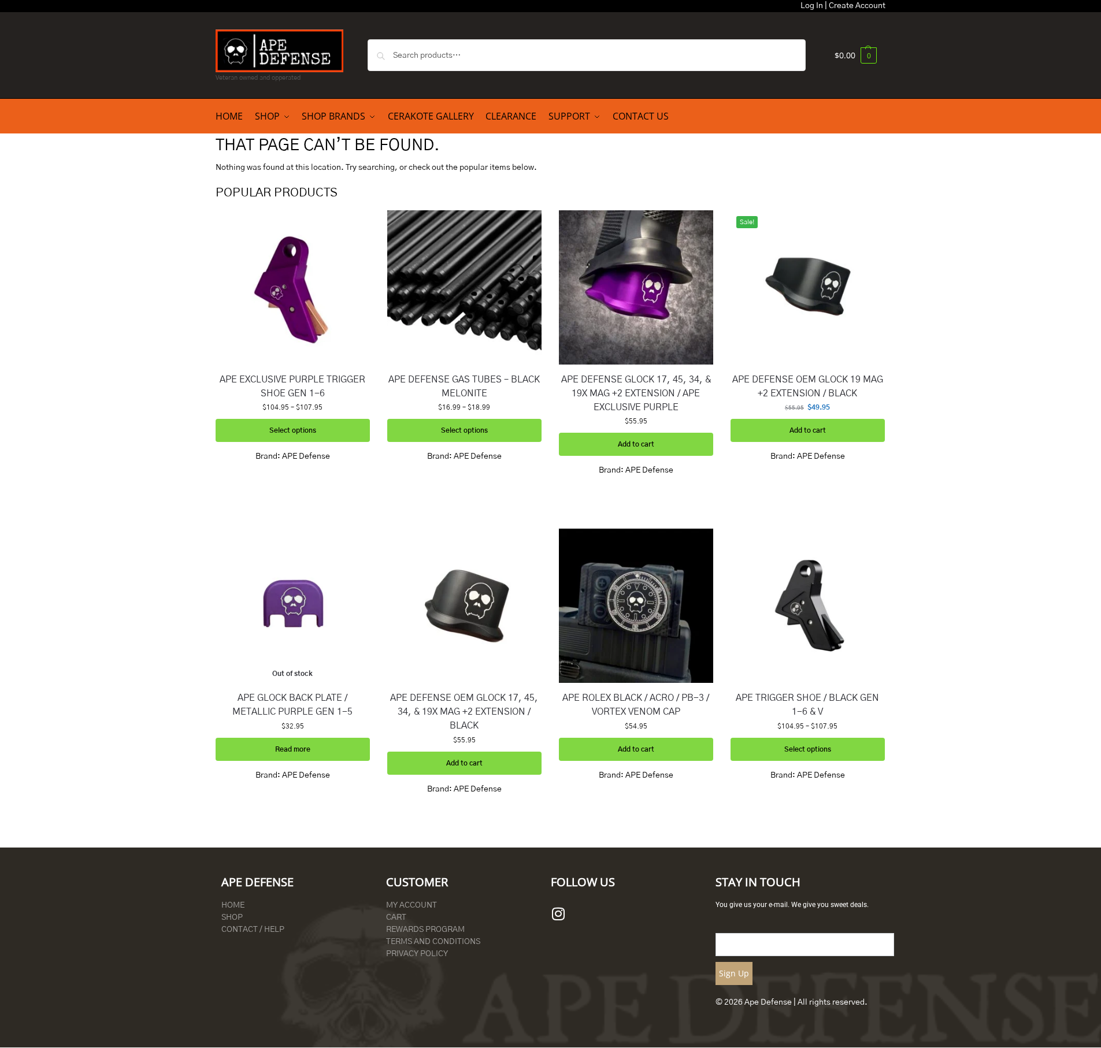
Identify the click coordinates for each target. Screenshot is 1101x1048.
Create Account (857, 6)
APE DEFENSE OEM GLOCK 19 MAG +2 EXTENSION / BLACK (807, 386)
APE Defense (306, 456)
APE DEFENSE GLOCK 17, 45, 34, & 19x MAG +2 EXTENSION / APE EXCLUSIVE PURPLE (636, 393)
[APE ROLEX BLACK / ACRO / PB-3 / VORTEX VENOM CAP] (636, 606)
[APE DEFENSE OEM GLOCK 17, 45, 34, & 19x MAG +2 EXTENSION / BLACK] (464, 606)
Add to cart (636, 444)
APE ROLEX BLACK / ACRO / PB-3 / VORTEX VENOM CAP (635, 704)
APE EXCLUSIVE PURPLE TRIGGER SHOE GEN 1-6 (292, 386)
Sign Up (734, 973)
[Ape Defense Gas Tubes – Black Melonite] (464, 287)
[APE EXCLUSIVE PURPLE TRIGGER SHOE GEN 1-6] (293, 287)
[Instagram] (558, 914)
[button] (855, 55)
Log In (811, 6)
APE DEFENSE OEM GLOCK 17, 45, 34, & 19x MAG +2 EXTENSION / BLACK (464, 711)
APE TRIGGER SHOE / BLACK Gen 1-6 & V (807, 704)
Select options (292, 430)
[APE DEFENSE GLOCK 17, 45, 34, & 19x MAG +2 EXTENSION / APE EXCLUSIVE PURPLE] (636, 287)
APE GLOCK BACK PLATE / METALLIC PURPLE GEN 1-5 (292, 704)
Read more (292, 749)
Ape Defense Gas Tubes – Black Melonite (464, 386)
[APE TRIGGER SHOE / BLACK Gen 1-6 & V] (808, 606)
